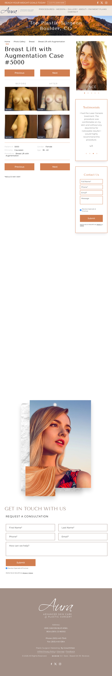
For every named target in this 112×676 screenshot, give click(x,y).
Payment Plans (97, 9)
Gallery (73, 9)
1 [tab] (86, 153)
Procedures (46, 9)
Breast (32, 42)
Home (7, 42)
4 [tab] (96, 153)
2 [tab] (89, 153)
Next (55, 73)
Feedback (70, 651)
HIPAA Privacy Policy (46, 651)
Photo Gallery (19, 42)
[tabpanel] (91, 65)
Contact (73, 12)
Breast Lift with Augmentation (51, 42)
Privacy (99, 224)
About (82, 9)
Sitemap (60, 651)
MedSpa (61, 9)
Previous (19, 73)
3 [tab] (93, 153)
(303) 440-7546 (59, 638)
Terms (82, 225)
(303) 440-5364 (58, 642)
